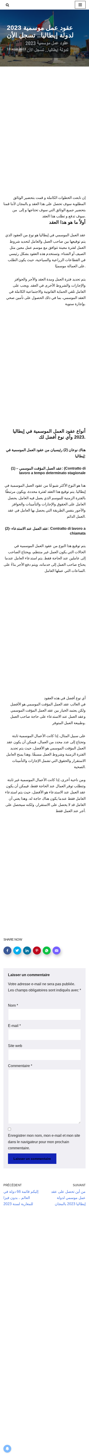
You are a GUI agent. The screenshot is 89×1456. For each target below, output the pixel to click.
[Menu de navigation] (80, 5)
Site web (15, 1046)
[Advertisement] (44, 137)
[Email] (56, 950)
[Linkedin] (27, 950)
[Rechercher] (7, 5)
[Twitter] (17, 950)
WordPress (46, 1451)
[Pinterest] (37, 950)
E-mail (14, 1026)
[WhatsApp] (47, 950)
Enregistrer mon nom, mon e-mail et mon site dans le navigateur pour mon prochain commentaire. (44, 1142)
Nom (13, 1005)
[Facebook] (7, 950)
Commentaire (20, 1066)
